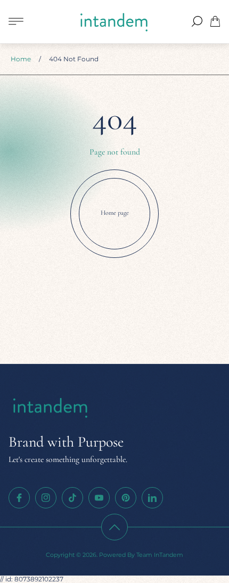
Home (21, 59)
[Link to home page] (51, 408)
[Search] (197, 21)
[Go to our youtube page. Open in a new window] (99, 497)
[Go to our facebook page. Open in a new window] (19, 497)
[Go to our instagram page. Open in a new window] (45, 497)
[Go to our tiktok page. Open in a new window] (72, 497)
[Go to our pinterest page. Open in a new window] (125, 497)
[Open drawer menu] (16, 21)
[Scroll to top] (114, 527)
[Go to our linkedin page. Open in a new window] (152, 497)
